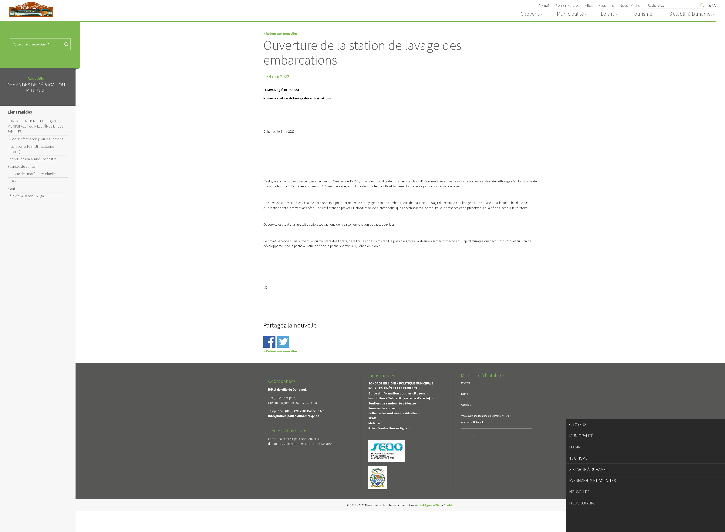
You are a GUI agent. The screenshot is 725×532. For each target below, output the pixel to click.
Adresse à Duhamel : (472, 422)
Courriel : (466, 405)
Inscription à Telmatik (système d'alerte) (31, 149)
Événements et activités (574, 5)
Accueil (544, 5)
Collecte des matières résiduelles (32, 173)
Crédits (448, 505)
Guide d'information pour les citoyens (35, 139)
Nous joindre (630, 5)
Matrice (13, 188)
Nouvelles (606, 5)
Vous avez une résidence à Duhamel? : (482, 416)
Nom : (464, 394)
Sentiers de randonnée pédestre (32, 159)
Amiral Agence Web (428, 505)
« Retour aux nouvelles (280, 34)
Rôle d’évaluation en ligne (27, 196)
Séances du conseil (22, 166)
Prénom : (466, 382)
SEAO (12, 181)
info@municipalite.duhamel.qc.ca (293, 416)
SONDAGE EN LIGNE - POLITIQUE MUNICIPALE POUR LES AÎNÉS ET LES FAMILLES (35, 126)
